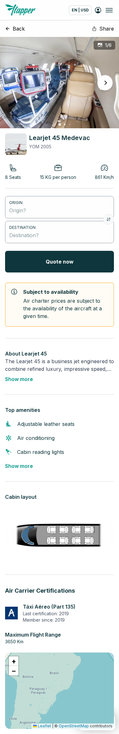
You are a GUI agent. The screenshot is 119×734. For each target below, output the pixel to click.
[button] (13, 661)
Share (106, 28)
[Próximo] (105, 82)
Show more (19, 379)
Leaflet (44, 725)
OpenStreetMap (74, 725)
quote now (60, 261)
